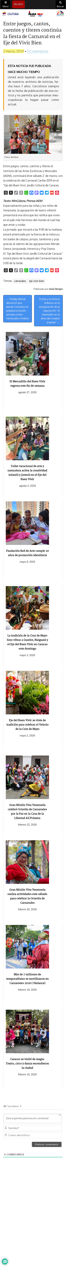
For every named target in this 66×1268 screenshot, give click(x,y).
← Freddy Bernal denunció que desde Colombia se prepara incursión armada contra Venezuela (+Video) (17, 308)
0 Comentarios (37, 51)
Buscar (60, 6)
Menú (6, 6)
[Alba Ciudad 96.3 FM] (33, 14)
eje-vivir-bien (36, 281)
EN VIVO (18, 4)
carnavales (20, 281)
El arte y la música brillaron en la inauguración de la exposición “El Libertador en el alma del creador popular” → (49, 310)
